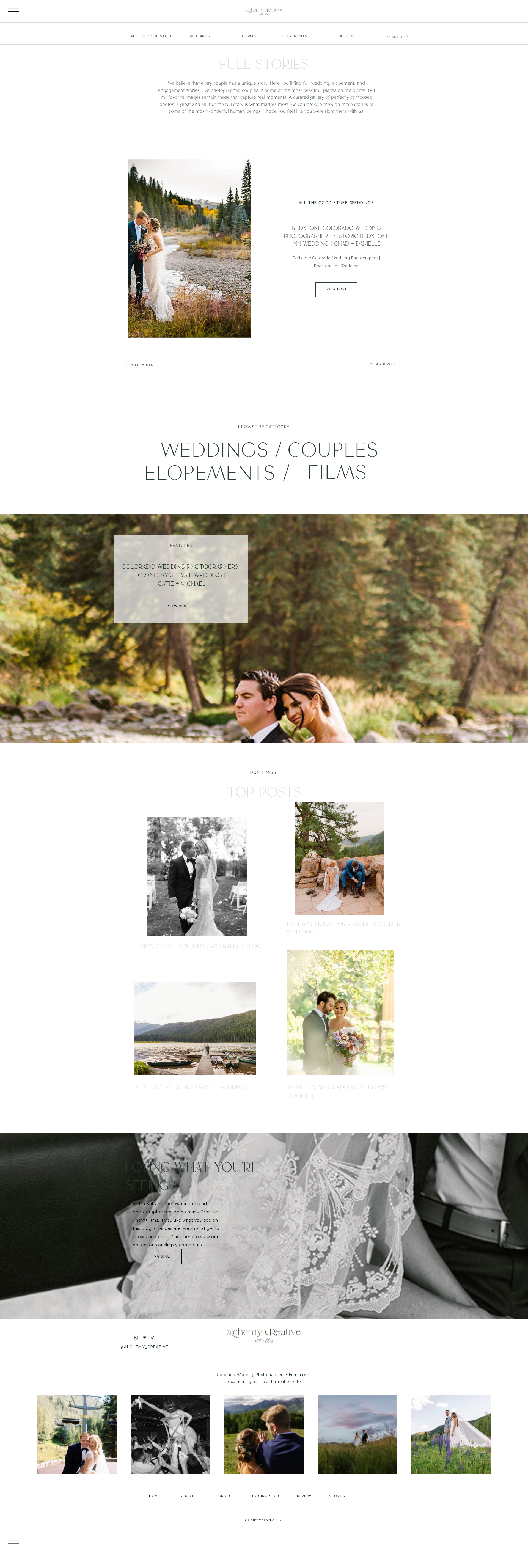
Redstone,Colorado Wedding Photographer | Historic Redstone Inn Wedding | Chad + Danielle (336, 236)
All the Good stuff (323, 202)
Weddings (362, 202)
